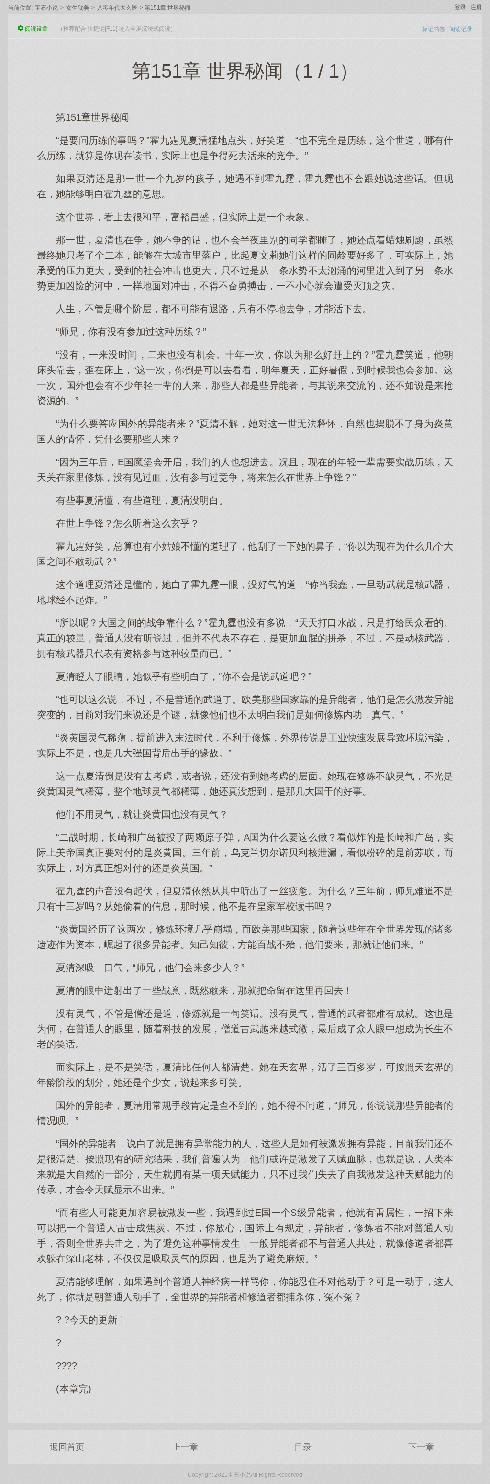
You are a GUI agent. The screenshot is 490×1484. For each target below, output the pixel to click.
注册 (476, 7)
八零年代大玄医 (117, 7)
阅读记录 (460, 29)
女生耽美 (77, 7)
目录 (303, 1447)
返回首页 (67, 1447)
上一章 (185, 1447)
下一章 (421, 1447)
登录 (460, 7)
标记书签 (433, 29)
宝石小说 (46, 7)
